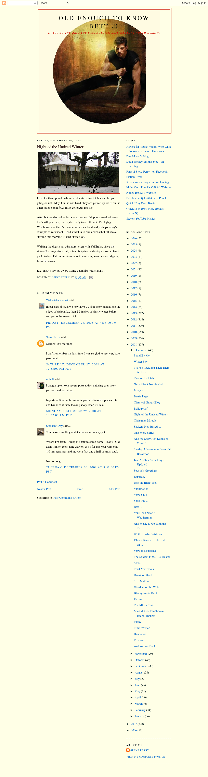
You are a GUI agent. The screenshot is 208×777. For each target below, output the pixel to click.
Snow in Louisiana (145, 551)
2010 (134, 332)
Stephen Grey (54, 426)
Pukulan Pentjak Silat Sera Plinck (146, 198)
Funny (137, 622)
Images (138, 390)
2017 (134, 288)
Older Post (113, 489)
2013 (134, 313)
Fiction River (134, 177)
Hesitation (140, 634)
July (137, 679)
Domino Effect (143, 575)
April (138, 697)
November (141, 653)
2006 (134, 730)
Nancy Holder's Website (141, 192)
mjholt (50, 379)
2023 (134, 257)
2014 (134, 307)
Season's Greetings (145, 470)
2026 (134, 238)
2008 (134, 344)
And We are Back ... (146, 646)
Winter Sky (140, 361)
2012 (134, 319)
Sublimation (141, 489)
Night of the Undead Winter (151, 414)
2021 (134, 269)
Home (79, 489)
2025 (134, 244)
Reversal (139, 640)
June (138, 685)
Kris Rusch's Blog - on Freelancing (147, 182)
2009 (134, 338)
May (138, 691)
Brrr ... (138, 507)
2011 (134, 325)
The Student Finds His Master (152, 557)
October (140, 660)
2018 (134, 282)
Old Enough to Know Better (104, 22)
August (139, 672)
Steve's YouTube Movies (141, 218)
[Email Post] (91, 277)
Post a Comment (47, 482)
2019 (134, 275)
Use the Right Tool (145, 482)
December (141, 350)
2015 (134, 301)
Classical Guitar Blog (147, 402)
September (141, 666)
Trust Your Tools (144, 569)
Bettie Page (141, 396)
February (140, 710)
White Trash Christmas (148, 534)
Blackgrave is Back (145, 593)
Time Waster (142, 628)
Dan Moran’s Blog (137, 156)
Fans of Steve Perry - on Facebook (146, 171)
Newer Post (44, 489)
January (140, 716)
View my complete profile (145, 756)
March (139, 703)
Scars (137, 563)
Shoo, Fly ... (141, 500)
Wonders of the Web (146, 587)
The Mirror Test (143, 605)
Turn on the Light (144, 378)
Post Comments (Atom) (67, 497)
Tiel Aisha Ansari (57, 300)
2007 (134, 724)
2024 (134, 250)
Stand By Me (142, 355)
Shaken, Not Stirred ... (147, 426)
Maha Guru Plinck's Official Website (148, 187)
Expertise (139, 476)
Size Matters (141, 581)
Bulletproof (140, 408)
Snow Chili (140, 495)
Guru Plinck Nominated (148, 384)
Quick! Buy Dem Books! (141, 203)
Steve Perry (53, 337)
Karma (138, 599)
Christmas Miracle (145, 420)
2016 (134, 294)
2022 (134, 263)
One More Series (144, 432)
